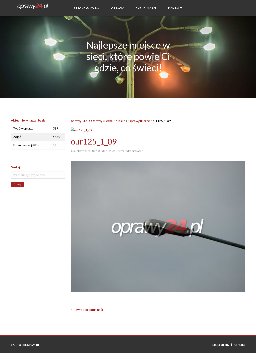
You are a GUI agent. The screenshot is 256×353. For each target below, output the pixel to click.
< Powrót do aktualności (87, 309)
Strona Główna (86, 8)
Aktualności (146, 8)
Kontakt (175, 8)
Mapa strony (220, 344)
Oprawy (117, 8)
